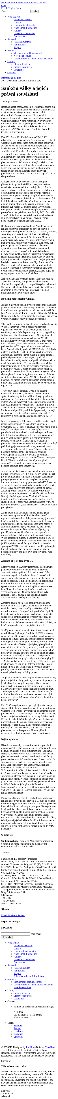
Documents (19, 36)
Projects (17, 47)
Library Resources (23, 67)
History (17, 22)
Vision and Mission (23, 945)
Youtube (18, 1025)
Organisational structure (25, 25)
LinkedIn (18, 1036)
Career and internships (24, 33)
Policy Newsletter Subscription (29, 976)
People (4, 8)
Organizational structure (25, 951)
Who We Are (13, 16)
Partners (17, 30)
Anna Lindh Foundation (25, 28)
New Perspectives (22, 55)
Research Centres (22, 41)
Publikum (31, 1047)
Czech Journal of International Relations (33, 58)
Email (4, 915)
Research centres (22, 968)
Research (11, 39)
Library (11, 61)
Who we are (13, 942)
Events (19, 8)
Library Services (22, 64)
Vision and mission (23, 19)
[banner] (23, 2)
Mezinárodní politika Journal (28, 53)
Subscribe (6, 937)
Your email (35, 934)
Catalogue (19, 69)
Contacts (11, 72)
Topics (12, 8)
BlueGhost (50, 1047)
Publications (20, 44)
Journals (11, 50)
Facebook (13, 915)
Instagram (18, 1034)
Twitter (21, 915)
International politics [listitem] (11, 77)
